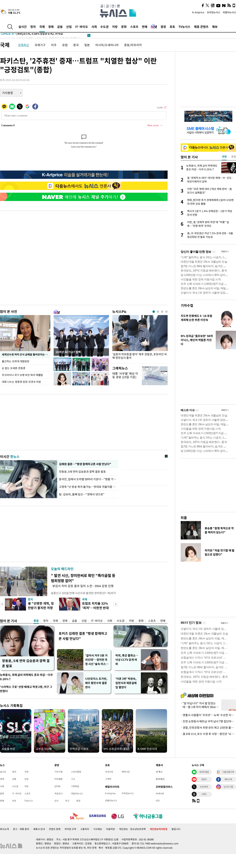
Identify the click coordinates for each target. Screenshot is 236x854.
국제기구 (40, 45)
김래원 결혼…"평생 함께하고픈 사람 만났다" (84, 464)
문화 (124, 26)
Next (116, 604)
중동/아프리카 (133, 45)
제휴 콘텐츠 (201, 26)
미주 (54, 45)
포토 (172, 26)
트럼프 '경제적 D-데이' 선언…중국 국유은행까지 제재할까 (39, 35)
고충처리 (84, 829)
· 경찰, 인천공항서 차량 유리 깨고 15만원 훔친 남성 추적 (208, 727)
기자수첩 (187, 305)
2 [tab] (158, 311)
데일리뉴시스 (77, 793)
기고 (73, 779)
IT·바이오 (81, 26)
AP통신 (159, 771)
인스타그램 (228, 786)
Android (160, 793)
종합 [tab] (233, 156)
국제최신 (23, 45)
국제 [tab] (224, 156)
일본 (87, 45)
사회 (94, 26)
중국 (76, 45)
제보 (215, 26)
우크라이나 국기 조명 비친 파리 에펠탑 (22, 375)
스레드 (204, 794)
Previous (2, 604)
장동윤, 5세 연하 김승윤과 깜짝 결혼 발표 (82, 472)
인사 (56, 800)
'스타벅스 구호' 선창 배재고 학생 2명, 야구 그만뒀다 (26, 689)
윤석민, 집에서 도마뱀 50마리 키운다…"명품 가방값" (87, 479)
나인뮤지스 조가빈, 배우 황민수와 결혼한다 (96, 683)
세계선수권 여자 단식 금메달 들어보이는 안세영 (26, 354)
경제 (51, 26)
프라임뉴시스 (213, 12)
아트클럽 (58, 779)
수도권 (104, 26)
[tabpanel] (140, 338)
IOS (157, 800)
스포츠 (134, 26)
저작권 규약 (70, 829)
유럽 (65, 45)
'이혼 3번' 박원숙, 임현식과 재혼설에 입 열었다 (126, 683)
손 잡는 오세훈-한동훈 (13, 368)
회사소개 (4, 829)
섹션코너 (58, 793)
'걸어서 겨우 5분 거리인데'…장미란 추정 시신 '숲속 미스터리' (96, 659)
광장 (163, 26)
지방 (115, 26)
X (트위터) (204, 786)
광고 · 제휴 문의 (21, 829)
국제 (42, 26)
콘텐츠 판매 (54, 829)
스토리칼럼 (76, 771)
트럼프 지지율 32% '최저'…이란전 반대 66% (95, 607)
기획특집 (75, 786)
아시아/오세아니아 (107, 45)
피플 (184, 517)
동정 (78, 800)
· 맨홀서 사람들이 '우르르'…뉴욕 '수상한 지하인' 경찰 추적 (208, 715)
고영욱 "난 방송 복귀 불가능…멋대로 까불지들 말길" (87, 487)
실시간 (22, 26)
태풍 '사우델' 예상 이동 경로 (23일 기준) (125, 375)
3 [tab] (162, 311)
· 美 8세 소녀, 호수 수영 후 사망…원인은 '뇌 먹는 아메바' (208, 734)
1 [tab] (153, 311)
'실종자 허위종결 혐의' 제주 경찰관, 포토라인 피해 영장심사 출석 (139, 356)
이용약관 (110, 829)
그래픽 (108, 779)
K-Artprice (198, 12)
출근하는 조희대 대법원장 (15, 361)
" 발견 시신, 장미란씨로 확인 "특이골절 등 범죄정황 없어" (83, 578)
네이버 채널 (204, 772)
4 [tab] (166, 311)
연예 (144, 26)
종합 (36, 621)
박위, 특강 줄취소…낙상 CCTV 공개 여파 (126, 659)
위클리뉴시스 (229, 12)
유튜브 (204, 779)
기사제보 (97, 829)
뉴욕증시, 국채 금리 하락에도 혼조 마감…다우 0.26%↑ (26, 677)
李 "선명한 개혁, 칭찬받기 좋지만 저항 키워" (41, 607)
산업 (69, 26)
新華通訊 (160, 779)
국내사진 (109, 771)
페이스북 (228, 779)
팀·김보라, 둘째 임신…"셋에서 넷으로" (81, 494)
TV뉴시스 (184, 26)
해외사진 (126, 771)
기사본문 (7, 92)
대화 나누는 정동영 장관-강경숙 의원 (21, 382)
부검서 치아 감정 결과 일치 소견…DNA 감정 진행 (82, 586)
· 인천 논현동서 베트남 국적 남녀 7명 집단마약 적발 (208, 721)
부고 (67, 800)
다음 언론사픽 (228, 772)
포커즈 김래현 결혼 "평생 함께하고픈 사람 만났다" (83, 636)
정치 (33, 26)
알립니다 (175, 829)
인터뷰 (57, 786)
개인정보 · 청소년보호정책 (132, 829)
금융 (60, 26)
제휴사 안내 (39, 829)
